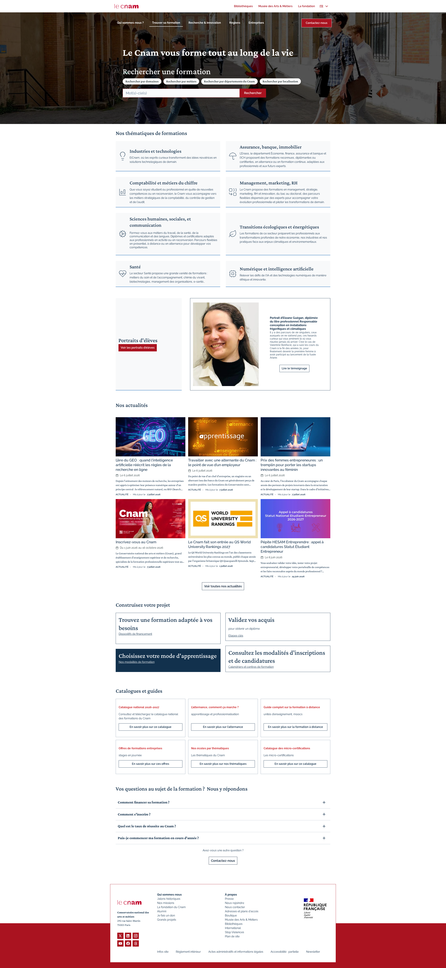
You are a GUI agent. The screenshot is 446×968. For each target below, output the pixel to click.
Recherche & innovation (205, 22)
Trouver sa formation (166, 22)
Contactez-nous (316, 23)
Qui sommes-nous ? (130, 22)
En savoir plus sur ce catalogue (150, 727)
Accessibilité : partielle (285, 951)
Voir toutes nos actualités (223, 586)
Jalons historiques (168, 898)
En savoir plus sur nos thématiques (223, 763)
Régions (234, 22)
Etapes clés (235, 635)
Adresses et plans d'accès (241, 911)
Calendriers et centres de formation (251, 666)
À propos (231, 894)
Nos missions (165, 903)
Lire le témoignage (294, 368)
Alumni (161, 911)
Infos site (162, 951)
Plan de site (232, 936)
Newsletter (313, 951)
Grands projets (166, 919)
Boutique (231, 915)
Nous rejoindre (234, 903)
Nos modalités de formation (137, 662)
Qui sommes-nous (169, 894)
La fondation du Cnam (171, 907)
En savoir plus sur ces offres (150, 763)
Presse (229, 898)
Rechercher (253, 93)
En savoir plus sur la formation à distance (295, 727)
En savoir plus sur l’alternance (223, 727)
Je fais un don (166, 915)
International (233, 928)
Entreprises (256, 22)
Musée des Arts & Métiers (241, 919)
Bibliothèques (234, 924)
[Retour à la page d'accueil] (126, 6)
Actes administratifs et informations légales (235, 951)
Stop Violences (234, 932)
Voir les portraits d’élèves (138, 347)
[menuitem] (243, 6)
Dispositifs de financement (135, 634)
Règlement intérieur (188, 951)
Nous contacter (235, 907)
